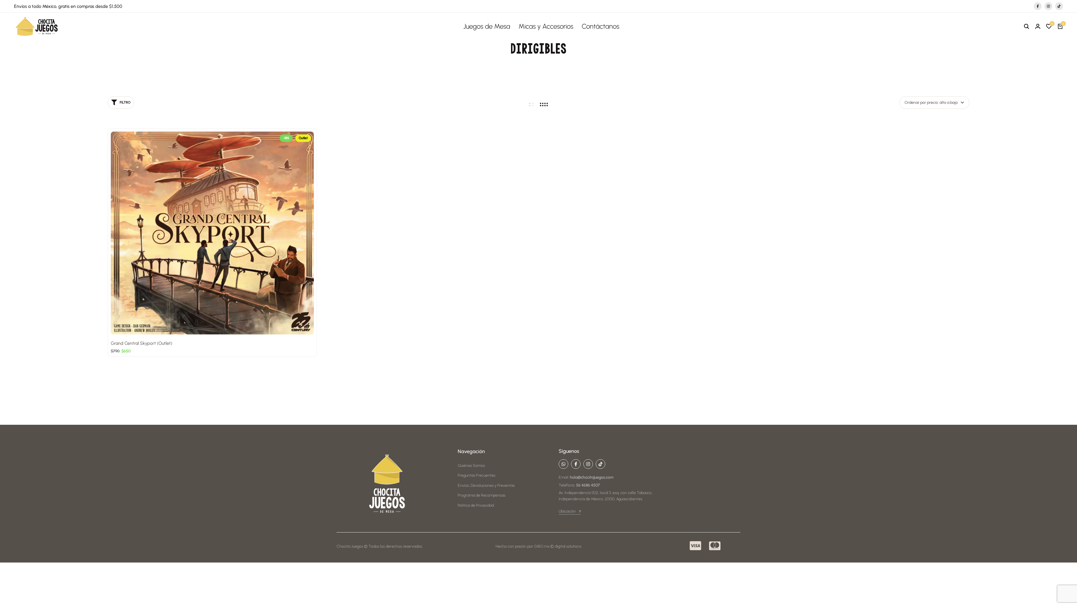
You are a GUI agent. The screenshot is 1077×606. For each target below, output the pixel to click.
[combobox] (934, 102)
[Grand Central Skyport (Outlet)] (212, 233)
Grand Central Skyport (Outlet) (141, 343)
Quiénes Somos (471, 465)
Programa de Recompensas (481, 495)
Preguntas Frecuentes (476, 475)
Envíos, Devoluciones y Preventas (486, 485)
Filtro (125, 102)
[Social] (563, 464)
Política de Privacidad (476, 505)
